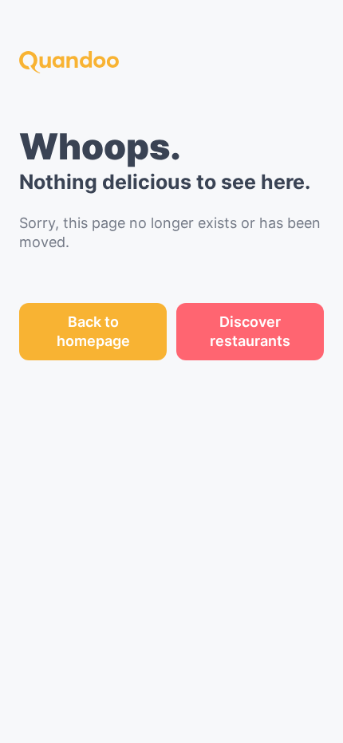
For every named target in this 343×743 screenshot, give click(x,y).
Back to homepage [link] (93, 331)
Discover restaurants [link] (250, 331)
